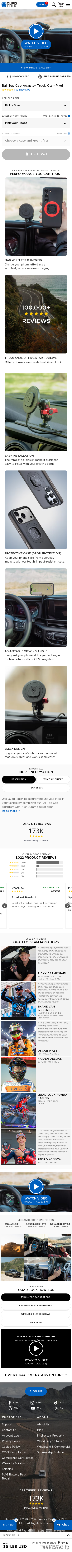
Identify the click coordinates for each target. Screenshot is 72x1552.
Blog (40, 1430)
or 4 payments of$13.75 (43, 1543)
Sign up (8, 1524)
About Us (43, 1424)
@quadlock (12, 1224)
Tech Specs (36, 788)
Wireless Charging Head (35, 1314)
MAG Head (36, 1323)
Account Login (11, 1435)
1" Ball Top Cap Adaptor (35, 1297)
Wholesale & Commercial (53, 1447)
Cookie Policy (11, 1447)
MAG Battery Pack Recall (14, 1476)
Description (19, 779)
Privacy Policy (11, 1441)
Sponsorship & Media (50, 1452)
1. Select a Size (11, 98)
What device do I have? (55, 116)
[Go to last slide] (4, 906)
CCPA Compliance (14, 1452)
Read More (9, 811)
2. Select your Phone (14, 116)
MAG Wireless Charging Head (36, 1306)
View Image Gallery (36, 68)
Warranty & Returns (15, 1463)
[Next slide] (67, 906)
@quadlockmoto (36, 1224)
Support (7, 1424)
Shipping (7, 1469)
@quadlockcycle (60, 1224)
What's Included (53, 779)
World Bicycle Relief (50, 1441)
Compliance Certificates (17, 1458)
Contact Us (9, 1430)
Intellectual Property (50, 1435)
